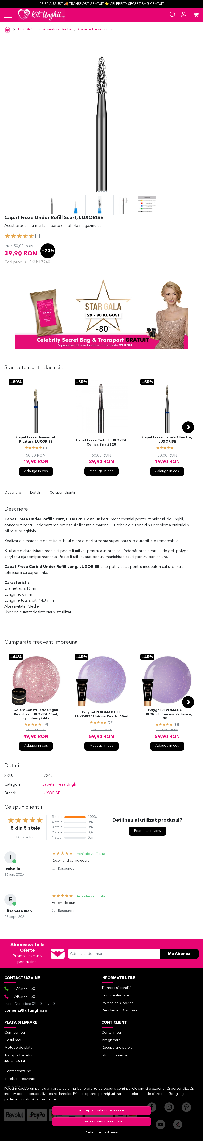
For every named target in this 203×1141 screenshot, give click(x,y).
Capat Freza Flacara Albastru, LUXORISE (167, 439)
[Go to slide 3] (101, 191)
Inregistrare (111, 1040)
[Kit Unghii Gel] (41, 15)
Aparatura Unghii (57, 29)
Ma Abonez (179, 954)
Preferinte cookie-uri (101, 1132)
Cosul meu (13, 1040)
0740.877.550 (23, 997)
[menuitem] (52, 205)
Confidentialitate (115, 995)
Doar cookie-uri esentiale (102, 1121)
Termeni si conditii (116, 988)
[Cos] (196, 15)
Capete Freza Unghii (95, 29)
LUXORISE (27, 29)
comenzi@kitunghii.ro (25, 1011)
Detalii (35, 493)
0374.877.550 (23, 989)
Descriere (12, 493)
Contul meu (111, 1033)
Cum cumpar (15, 1033)
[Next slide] (188, 427)
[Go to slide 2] (99, 191)
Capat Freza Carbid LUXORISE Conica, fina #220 (101, 442)
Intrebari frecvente (19, 1079)
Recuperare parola (117, 1048)
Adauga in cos (36, 471)
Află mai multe (44, 1099)
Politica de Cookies (117, 1003)
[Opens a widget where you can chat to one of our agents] (184, 1132)
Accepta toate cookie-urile (101, 1110)
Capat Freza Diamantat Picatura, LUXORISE (36, 439)
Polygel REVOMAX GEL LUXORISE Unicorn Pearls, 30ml (101, 714)
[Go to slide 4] (104, 191)
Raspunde (66, 868)
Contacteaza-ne (17, 1071)
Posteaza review (147, 831)
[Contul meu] (184, 15)
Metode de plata (18, 1048)
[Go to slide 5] (106, 191)
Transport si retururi (20, 1055)
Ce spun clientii (62, 493)
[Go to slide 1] (96, 191)
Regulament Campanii (120, 1010)
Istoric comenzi (114, 1055)
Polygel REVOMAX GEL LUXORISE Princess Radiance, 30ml (167, 714)
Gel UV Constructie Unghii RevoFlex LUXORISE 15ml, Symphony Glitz (35, 714)
